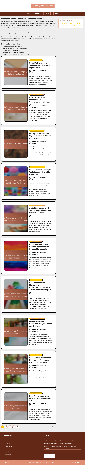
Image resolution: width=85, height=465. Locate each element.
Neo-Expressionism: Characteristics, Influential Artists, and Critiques (61, 438)
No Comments (34, 73)
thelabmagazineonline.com (42, 6)
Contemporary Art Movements (37, 167)
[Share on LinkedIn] (78, 462)
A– (8, 462)
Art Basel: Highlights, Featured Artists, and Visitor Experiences (60, 440)
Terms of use (8, 451)
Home (28, 13)
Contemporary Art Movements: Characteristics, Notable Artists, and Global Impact (40, 286)
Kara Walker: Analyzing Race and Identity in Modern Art (41, 398)
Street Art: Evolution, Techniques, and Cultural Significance (39, 65)
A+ (5, 462)
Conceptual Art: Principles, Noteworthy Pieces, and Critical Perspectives (40, 359)
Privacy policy (8, 449)
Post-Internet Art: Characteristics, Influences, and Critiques (40, 323)
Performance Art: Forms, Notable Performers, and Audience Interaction (62, 451)
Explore (37, 13)
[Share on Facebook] (73, 462)
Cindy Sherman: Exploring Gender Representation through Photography (40, 246)
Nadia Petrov (34, 70)
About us (7, 440)
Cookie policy (8, 454)
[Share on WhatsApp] (80, 462)
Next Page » (53, 426)
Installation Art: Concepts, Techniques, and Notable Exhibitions (40, 172)
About (56, 13)
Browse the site (8, 446)
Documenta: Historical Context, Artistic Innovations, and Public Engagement (60, 447)
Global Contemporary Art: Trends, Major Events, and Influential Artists (40, 210)
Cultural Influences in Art (36, 60)
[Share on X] (76, 462)
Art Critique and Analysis (36, 241)
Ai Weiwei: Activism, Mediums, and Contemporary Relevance (40, 99)
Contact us (7, 443)
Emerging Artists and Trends (37, 94)
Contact (47, 13)
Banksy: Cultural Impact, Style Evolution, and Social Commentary (40, 135)
